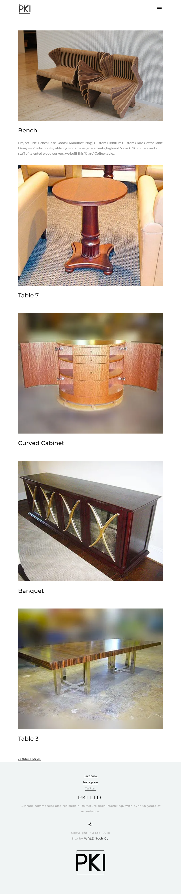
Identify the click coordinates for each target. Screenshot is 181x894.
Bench (27, 130)
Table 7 (28, 295)
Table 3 (28, 738)
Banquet (31, 590)
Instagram (90, 782)
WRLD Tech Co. (96, 838)
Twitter (90, 788)
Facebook (91, 776)
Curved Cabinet (41, 443)
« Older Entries (29, 759)
